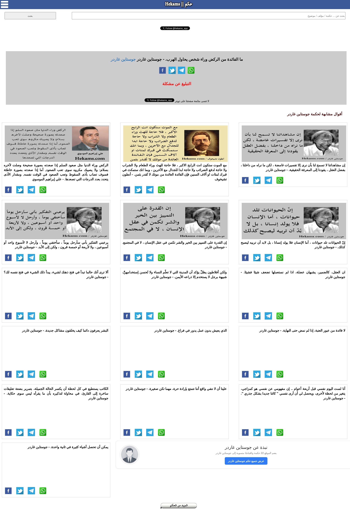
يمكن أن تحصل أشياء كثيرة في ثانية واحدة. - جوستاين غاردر (68, 446)
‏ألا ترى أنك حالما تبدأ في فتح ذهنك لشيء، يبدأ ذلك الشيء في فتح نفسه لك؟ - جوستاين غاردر (56, 274)
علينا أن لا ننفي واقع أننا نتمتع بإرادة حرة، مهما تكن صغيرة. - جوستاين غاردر (176, 388)
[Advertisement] (175, 40)
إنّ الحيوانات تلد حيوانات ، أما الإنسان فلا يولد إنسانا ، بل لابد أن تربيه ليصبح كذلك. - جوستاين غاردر (293, 244)
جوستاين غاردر (123, 59)
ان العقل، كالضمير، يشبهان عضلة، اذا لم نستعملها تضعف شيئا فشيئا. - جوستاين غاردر (293, 274)
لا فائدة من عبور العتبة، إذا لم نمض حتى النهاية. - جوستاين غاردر (302, 330)
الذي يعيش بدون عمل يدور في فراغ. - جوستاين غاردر (190, 330)
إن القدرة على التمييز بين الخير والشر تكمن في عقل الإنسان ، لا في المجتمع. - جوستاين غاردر (174, 244)
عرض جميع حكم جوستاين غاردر (246, 461)
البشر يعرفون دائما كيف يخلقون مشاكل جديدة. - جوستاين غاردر (65, 330)
